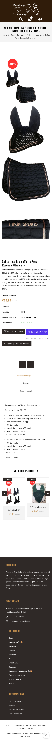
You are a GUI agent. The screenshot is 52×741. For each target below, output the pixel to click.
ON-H (11, 658)
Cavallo (12, 650)
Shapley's (12, 667)
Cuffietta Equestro (38, 507)
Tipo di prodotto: (9, 317)
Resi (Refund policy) (16, 709)
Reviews (26, 383)
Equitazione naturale (17, 675)
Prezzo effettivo (9, 295)
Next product (30, 364)
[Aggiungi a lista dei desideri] (22, 479)
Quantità (5, 306)
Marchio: (5, 312)
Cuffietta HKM (14, 509)
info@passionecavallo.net (19, 621)
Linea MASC (13, 663)
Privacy (12, 705)
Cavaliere (12, 646)
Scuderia (12, 654)
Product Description (25, 375)
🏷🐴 (16, 642)
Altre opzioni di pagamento (37, 338)
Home (4, 35)
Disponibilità (7, 322)
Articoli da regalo (16, 679)
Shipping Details (26, 391)
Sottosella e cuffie (18, 35)
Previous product (22, 364)
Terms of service (15, 713)
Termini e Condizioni (16, 701)
